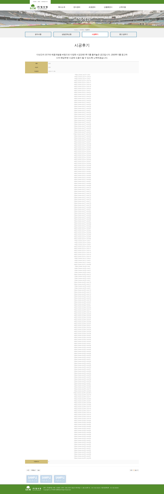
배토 (76, 19)
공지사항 (123, 12)
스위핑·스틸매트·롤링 (80, 24)
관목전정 (93, 15)
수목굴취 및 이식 (95, 22)
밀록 (106, 19)
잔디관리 (76, 7)
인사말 (62, 12)
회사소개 (61, 7)
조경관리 (92, 7)
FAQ (121, 22)
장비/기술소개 (64, 15)
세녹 (106, 15)
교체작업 (78, 29)
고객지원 (122, 7)
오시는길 (62, 19)
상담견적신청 (124, 15)
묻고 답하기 (123, 34)
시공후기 (123, 19)
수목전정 (93, 12)
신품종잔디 (108, 7)
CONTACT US (44, 1)
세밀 (106, 22)
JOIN (39, 1)
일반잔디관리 (79, 12)
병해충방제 (93, 19)
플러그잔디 (108, 12)
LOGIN (34, 1)
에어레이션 (78, 15)
